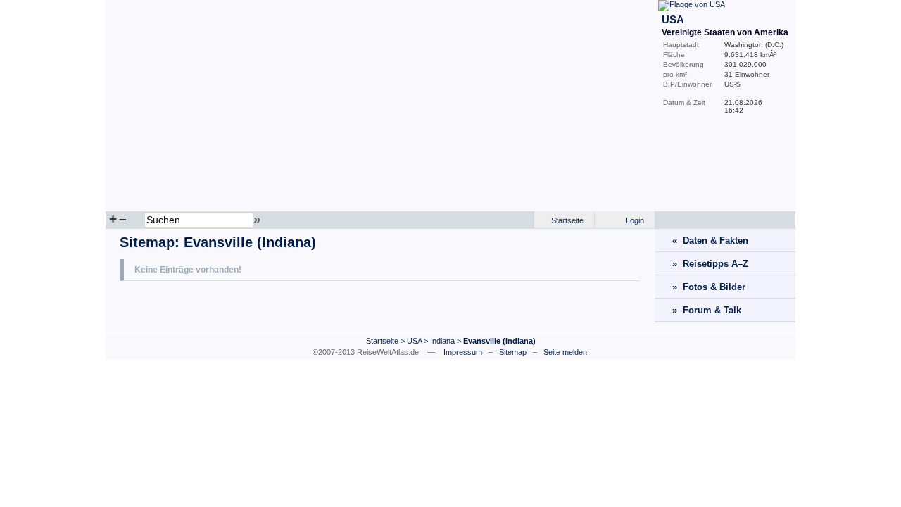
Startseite (567, 220)
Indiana (442, 341)
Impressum (462, 352)
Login (635, 220)
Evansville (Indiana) (250, 242)
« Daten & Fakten (710, 240)
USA (414, 341)
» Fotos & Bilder (708, 287)
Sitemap (147, 242)
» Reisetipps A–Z (710, 263)
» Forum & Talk (706, 310)
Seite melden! (566, 352)
